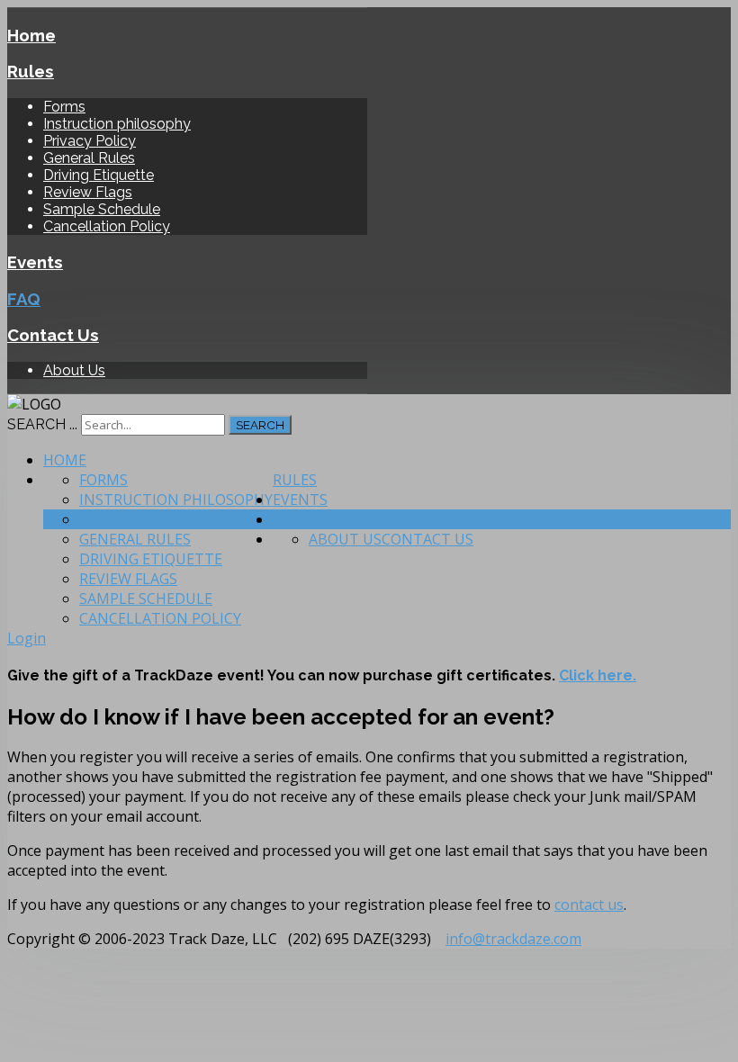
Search (260, 425)
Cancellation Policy (106, 226)
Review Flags (87, 192)
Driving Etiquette (98, 175)
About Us (74, 370)
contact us (589, 904)
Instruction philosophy (117, 123)
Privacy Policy (89, 140)
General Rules (89, 157)
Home (31, 35)
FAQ (23, 299)
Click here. (597, 675)
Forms (64, 106)
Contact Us (53, 335)
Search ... (42, 424)
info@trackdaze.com (513, 939)
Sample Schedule (101, 209)
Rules (30, 71)
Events (35, 262)
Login (26, 638)
